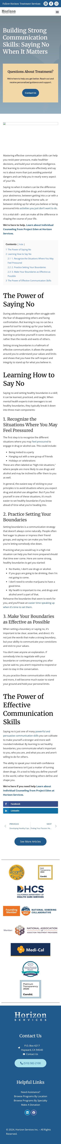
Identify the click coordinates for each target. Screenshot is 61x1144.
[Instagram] (56, 4)
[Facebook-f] (51, 4)
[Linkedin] (46, 4)
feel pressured (40, 441)
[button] (57, 12)
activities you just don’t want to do (38, 208)
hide (21, 244)
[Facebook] (34, 1112)
